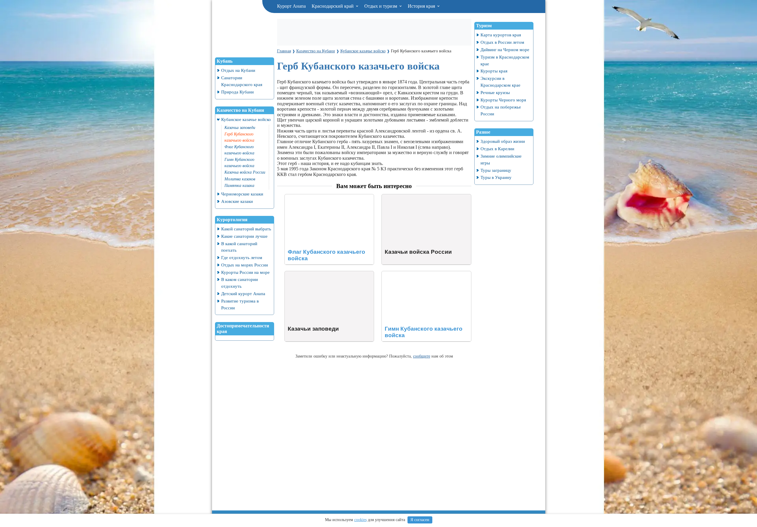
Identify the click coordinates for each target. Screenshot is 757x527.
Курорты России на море (245, 272)
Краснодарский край (333, 6)
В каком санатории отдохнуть (239, 283)
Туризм (484, 25)
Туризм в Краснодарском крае (505, 60)
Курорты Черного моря (503, 99)
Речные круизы (495, 92)
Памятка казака (239, 185)
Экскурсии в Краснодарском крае (500, 82)
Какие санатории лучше (244, 236)
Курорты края (494, 70)
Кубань (224, 61)
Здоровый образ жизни (503, 141)
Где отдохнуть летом (241, 257)
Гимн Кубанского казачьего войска (239, 162)
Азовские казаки (237, 201)
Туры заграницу (496, 170)
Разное (483, 132)
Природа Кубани (237, 91)
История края (422, 6)
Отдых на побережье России (501, 110)
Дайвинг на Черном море (505, 49)
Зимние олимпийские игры (501, 159)
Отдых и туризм (381, 6)
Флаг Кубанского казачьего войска (239, 150)
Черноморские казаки (242, 193)
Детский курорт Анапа (243, 293)
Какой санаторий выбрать (246, 228)
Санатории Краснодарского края (241, 81)
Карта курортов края (501, 34)
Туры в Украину (496, 177)
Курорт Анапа (291, 6)
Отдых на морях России (244, 264)
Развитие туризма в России (240, 304)
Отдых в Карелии (497, 148)
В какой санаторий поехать (239, 247)
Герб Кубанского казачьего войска (239, 137)
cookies (360, 520)
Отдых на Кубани (238, 70)
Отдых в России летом (502, 42)
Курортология (232, 219)
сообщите (421, 356)
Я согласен (419, 520)
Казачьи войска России (244, 172)
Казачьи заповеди (239, 127)
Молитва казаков (239, 179)
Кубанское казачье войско (246, 119)
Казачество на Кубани (240, 110)
